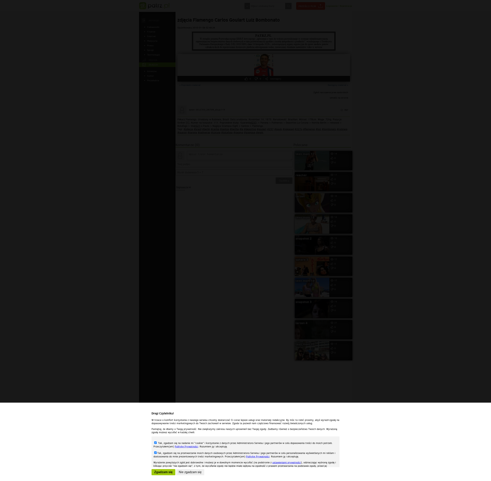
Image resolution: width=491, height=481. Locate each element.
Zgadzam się (163, 472)
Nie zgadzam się (190, 472)
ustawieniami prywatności (286, 462)
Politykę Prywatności (186, 446)
